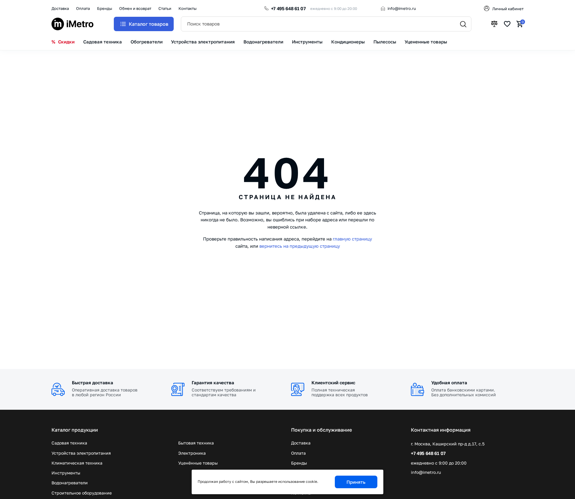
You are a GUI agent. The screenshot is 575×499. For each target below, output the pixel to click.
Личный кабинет (507, 8)
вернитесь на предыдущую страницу (299, 246)
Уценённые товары (198, 462)
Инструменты (66, 472)
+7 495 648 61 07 (288, 8)
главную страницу (352, 238)
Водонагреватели (70, 482)
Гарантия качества (213, 382)
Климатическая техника (77, 462)
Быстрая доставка (92, 382)
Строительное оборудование (82, 492)
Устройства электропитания (81, 453)
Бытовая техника (196, 442)
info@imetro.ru (402, 8)
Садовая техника (69, 442)
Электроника (192, 453)
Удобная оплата (449, 382)
